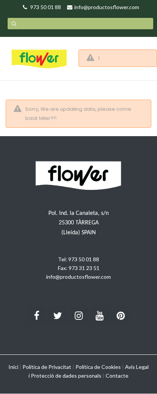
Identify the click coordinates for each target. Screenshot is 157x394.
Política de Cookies (98, 367)
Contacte (117, 375)
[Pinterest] (120, 315)
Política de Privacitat (46, 367)
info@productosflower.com (78, 276)
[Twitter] (57, 315)
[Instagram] (78, 315)
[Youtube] (99, 315)
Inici (13, 367)
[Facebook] (36, 315)
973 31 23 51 (84, 268)
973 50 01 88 (83, 259)
